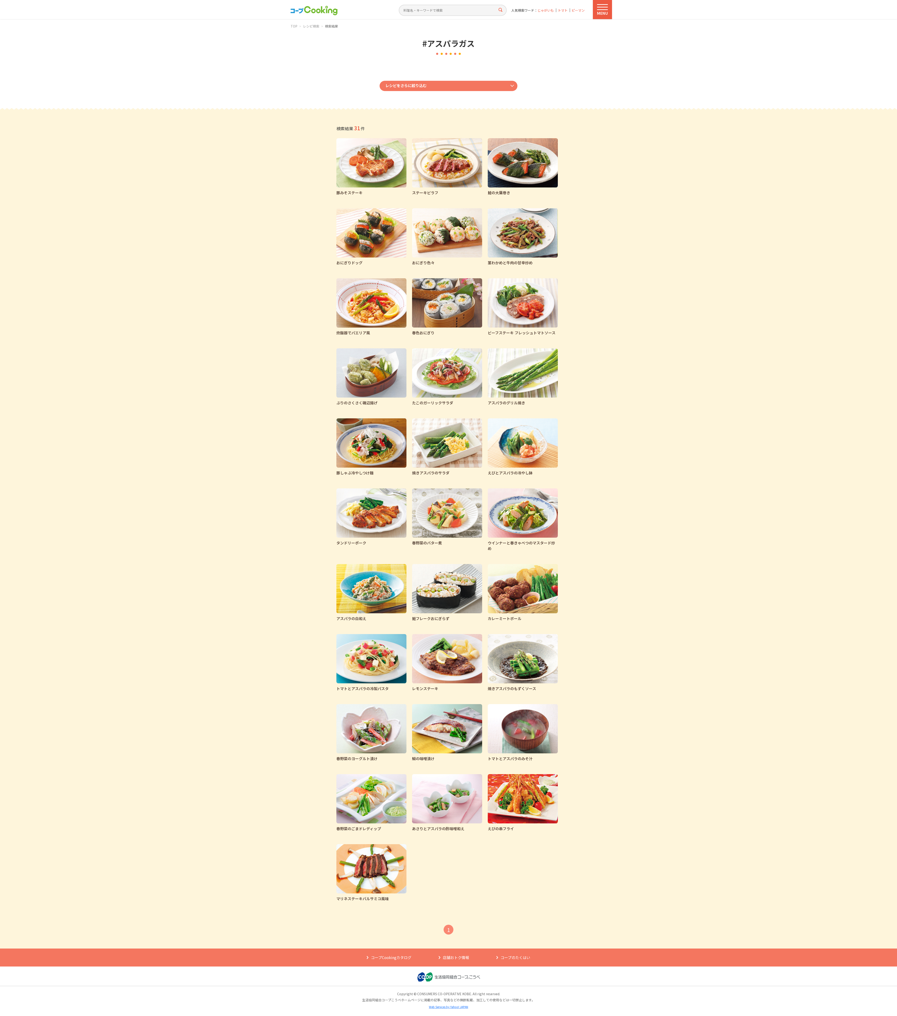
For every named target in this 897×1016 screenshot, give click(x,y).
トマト (563, 10)
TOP (294, 26)
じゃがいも (545, 10)
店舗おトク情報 (456, 957)
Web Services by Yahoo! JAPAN (448, 1007)
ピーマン (578, 10)
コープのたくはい (515, 957)
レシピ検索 (311, 26)
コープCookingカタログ (391, 957)
